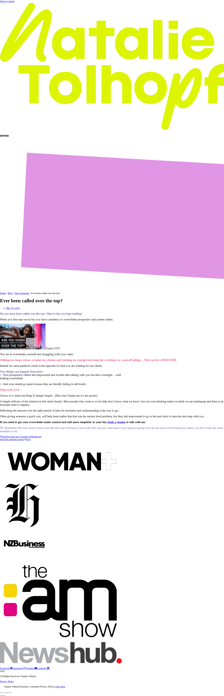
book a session (116, 422)
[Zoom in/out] (1, 692)
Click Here (59, 686)
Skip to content (7, 1)
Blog (10, 293)
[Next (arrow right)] (4, 695)
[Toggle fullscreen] (4, 692)
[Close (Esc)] (10, 692)
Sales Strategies (21, 293)
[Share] (7, 692)
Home (3, 293)
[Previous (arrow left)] (1, 695)
